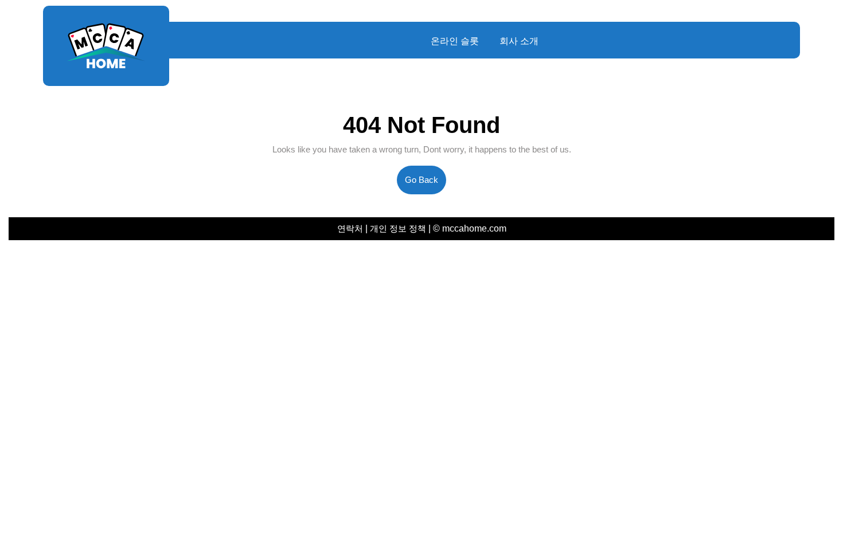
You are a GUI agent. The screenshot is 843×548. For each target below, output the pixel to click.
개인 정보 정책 (398, 228)
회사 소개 (518, 41)
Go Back (425, 184)
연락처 (351, 228)
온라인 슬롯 (455, 41)
